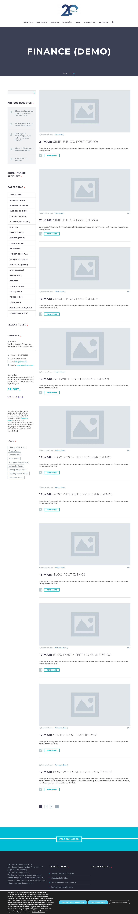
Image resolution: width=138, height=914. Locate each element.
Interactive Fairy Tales (59, 878)
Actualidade (16, 195)
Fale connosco (69, 839)
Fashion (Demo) (17, 238)
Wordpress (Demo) (61, 648)
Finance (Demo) (17, 243)
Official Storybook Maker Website (63, 882)
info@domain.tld (20, 362)
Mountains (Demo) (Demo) (19, 462)
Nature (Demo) (60, 292)
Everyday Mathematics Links (62, 887)
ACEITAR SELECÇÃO (119, 902)
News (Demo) (16, 275)
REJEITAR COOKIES (98, 902)
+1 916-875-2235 (22, 355)
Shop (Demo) (59, 135)
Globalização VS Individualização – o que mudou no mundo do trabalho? (23, 136)
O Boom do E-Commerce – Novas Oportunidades (24, 149)
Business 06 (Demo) (19, 211)
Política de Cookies (38, 912)
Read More (52, 155)
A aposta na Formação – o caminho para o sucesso (24, 124)
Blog (78, 22)
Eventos (14, 227)
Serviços (55, 22)
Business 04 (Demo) (19, 206)
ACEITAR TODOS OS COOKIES (73, 902)
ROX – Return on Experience (20, 159)
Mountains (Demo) (19, 259)
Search (33, 92)
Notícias (14, 281)
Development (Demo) (20, 222)
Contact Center (18, 216)
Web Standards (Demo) (21, 308)
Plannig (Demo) (17, 286)
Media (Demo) (14, 458)
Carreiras (103, 22)
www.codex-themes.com (25, 365)
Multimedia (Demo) (19, 265)
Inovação (67, 22)
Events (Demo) (17, 232)
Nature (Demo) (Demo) (17, 470)
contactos (89, 22)
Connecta (28, 22)
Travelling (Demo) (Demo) (18, 473)
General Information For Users (62, 873)
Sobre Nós (42, 22)
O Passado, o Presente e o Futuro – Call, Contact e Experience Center (24, 113)
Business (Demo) (18, 200)
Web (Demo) (15, 302)
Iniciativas (15, 249)
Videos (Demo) (16, 297)
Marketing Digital (19, 254)
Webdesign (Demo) (16, 477)
